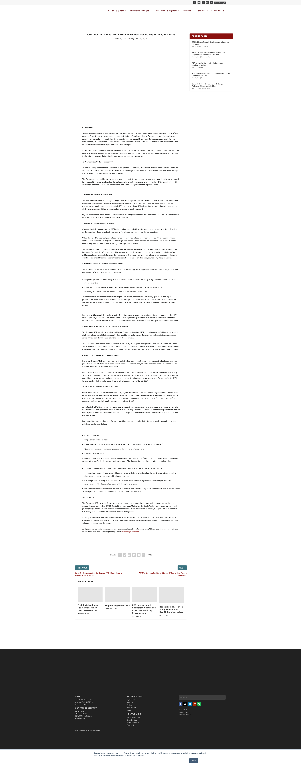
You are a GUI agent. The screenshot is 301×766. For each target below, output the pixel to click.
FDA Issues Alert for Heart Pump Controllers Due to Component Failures (211, 74)
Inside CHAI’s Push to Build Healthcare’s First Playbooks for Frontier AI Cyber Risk (208, 53)
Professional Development (166, 11)
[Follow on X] (185, 704)
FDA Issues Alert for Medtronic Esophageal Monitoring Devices (207, 64)
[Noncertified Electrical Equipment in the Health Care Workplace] (171, 595)
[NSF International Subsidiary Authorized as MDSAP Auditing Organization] (144, 594)
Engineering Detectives (117, 605)
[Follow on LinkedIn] (190, 704)
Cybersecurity (205, 57)
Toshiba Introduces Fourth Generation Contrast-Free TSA (88, 608)
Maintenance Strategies (139, 11)
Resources (201, 11)
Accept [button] (193, 761)
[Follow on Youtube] (194, 704)
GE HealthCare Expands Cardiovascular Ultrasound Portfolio (210, 43)
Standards (186, 11)
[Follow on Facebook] (180, 704)
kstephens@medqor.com (130, 531)
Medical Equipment (116, 11)
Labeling (130, 38)
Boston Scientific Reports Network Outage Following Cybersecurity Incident (207, 85)
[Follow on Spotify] (199, 704)
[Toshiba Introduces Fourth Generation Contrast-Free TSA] (90, 594)
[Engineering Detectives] (117, 594)
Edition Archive (217, 11)
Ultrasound (204, 46)
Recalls (203, 67)
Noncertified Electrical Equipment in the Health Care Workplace (171, 609)
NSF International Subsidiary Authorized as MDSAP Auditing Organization (144, 609)
